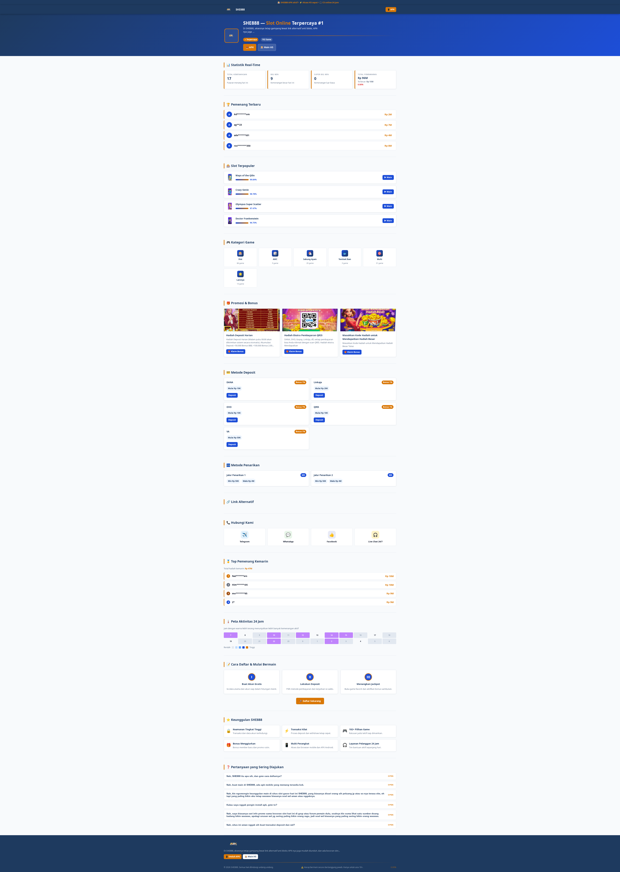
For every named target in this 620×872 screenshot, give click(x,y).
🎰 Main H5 (267, 47)
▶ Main (388, 177)
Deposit (232, 395)
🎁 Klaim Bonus (235, 351)
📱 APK (390, 9)
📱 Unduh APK (233, 856)
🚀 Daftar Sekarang (310, 700)
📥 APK (250, 47)
